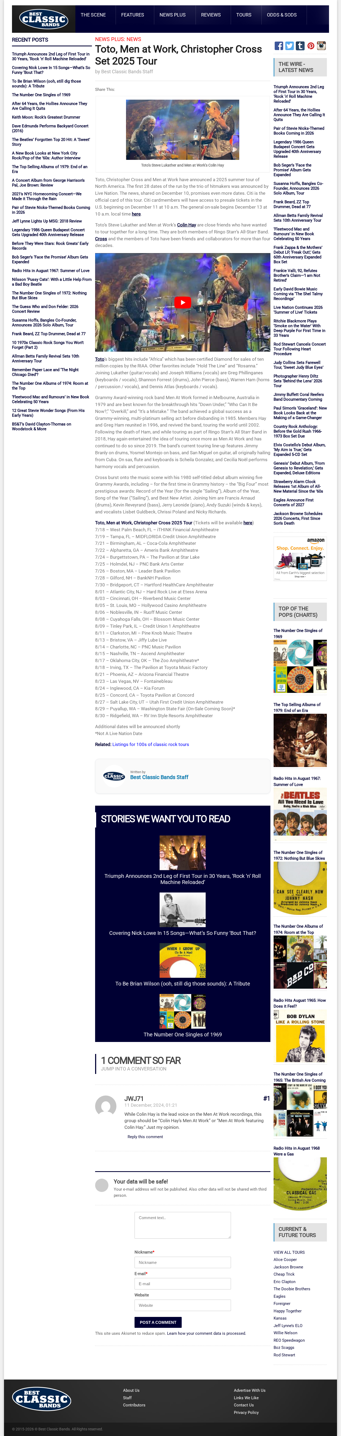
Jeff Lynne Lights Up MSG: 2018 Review (47, 221)
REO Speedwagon (289, 1340)
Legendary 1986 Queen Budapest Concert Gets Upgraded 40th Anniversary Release (48, 232)
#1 (266, 1099)
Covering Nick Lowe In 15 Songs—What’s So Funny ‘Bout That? (182, 933)
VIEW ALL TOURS (289, 1252)
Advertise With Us (250, 1390)
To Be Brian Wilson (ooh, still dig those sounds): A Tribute (182, 984)
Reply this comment (145, 1136)
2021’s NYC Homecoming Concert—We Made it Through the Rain (47, 196)
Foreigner (282, 1303)
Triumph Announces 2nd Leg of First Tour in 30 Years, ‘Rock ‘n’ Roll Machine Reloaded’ (51, 56)
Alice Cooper (285, 1259)
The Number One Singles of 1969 (41, 94)
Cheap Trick (284, 1274)
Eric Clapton (284, 1281)
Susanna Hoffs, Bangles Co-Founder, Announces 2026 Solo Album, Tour (44, 322)
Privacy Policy (246, 1412)
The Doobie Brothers (292, 1289)
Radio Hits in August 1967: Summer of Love (51, 270)
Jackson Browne (288, 1267)
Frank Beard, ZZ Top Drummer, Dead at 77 (49, 333)
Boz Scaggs (284, 1347)
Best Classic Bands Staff (127, 71)
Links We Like (246, 1398)
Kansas (280, 1318)
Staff (127, 1398)
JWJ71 (134, 1098)
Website (142, 1295)
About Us (131, 1390)
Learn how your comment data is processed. (206, 1333)
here (136, 214)
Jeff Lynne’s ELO (288, 1325)
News (134, 39)
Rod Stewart (284, 1355)
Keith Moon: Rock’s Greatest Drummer (46, 117)
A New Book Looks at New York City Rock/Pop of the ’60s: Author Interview (46, 155)
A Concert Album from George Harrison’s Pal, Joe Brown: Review (48, 183)
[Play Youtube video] (182, 302)
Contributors (134, 1405)
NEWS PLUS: (110, 39)
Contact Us (244, 1405)
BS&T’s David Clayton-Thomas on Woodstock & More (41, 426)
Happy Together (288, 1311)
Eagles (280, 1296)
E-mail (141, 1273)
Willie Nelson (285, 1332)
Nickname (144, 1252)
